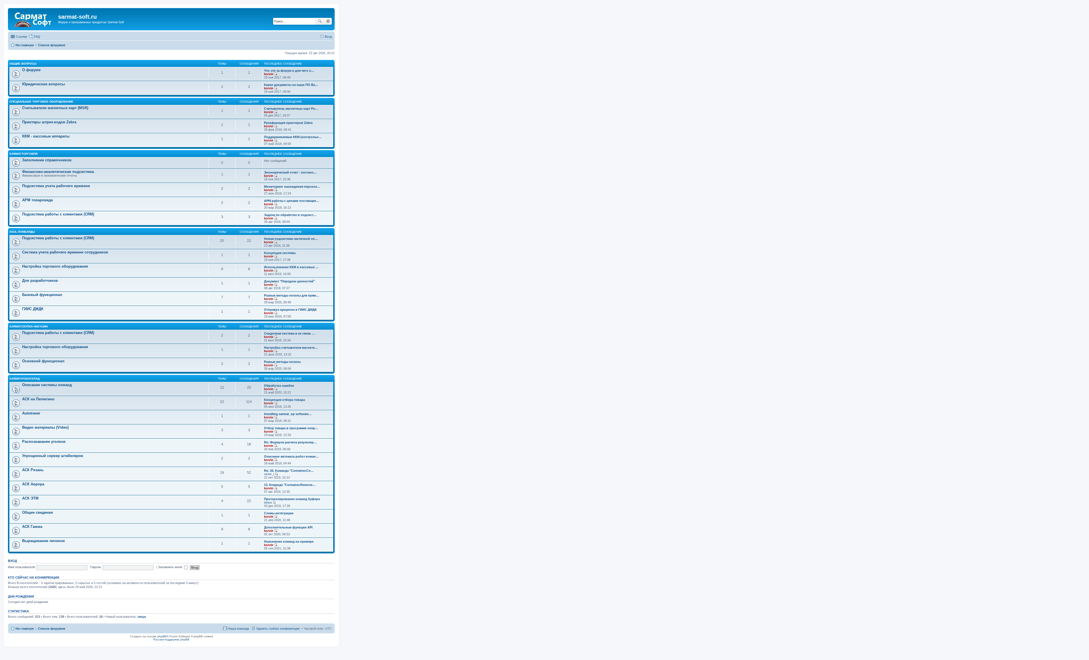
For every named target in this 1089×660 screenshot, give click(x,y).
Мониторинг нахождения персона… (292, 186)
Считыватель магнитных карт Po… (291, 108)
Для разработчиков (40, 280)
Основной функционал (43, 361)
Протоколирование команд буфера (292, 499)
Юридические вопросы (43, 84)
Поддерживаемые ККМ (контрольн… (293, 137)
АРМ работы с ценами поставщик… (291, 200)
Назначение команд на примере (289, 541)
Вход (12, 560)
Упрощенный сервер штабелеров (52, 456)
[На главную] (33, 18)
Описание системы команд (47, 385)
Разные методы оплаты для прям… (291, 295)
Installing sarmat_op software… (288, 414)
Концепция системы (280, 253)
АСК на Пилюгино (38, 399)
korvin (268, 74)
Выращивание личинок (43, 541)
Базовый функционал (42, 295)
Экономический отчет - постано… (290, 172)
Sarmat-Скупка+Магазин (28, 326)
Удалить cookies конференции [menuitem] (277, 628)
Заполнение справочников (46, 160)
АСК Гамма (32, 526)
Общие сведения (37, 512)
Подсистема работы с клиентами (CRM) (58, 214)
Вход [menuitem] (328, 36)
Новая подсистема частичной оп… (291, 238)
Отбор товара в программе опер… (291, 428)
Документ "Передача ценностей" (289, 281)
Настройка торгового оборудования (55, 266)
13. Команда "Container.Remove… (290, 484)
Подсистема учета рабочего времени (56, 186)
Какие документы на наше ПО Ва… (291, 84)
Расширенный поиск (328, 21)
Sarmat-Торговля (23, 153)
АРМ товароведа (37, 200)
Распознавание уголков (44, 441)
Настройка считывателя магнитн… (291, 347)
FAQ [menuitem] (37, 36)
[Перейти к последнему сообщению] (275, 74)
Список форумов (51, 628)
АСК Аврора (33, 484)
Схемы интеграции (279, 513)
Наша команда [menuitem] (238, 628)
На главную (25, 628)
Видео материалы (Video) (45, 427)
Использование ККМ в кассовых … (291, 267)
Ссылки (21, 36)
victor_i (269, 474)
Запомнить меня (170, 567)
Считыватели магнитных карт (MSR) (55, 108)
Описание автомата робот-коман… (291, 456)
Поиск (320, 21)
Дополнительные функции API (288, 527)
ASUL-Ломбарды (22, 231)
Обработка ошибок (279, 385)
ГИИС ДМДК (32, 309)
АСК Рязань (33, 470)
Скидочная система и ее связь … (289, 333)
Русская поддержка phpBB (171, 639)
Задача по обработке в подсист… (290, 215)
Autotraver (31, 413)
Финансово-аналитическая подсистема (58, 172)
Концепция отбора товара (284, 399)
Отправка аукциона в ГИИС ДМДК (290, 309)
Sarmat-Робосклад (24, 378)
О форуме (31, 70)
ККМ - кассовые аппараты (45, 136)
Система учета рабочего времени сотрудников (65, 252)
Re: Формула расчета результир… (290, 442)
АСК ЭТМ (30, 498)
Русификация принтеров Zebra (288, 122)
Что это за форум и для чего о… (289, 70)
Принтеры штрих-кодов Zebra (49, 122)
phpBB (161, 636)
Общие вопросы (23, 63)
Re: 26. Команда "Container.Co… (289, 470)
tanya (268, 502)
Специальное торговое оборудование (41, 101)
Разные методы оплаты (282, 361)
